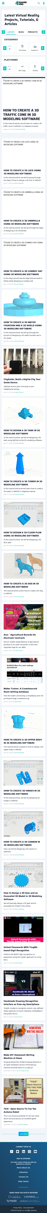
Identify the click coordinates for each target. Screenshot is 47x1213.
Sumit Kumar (18, 650)
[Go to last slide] (3, 32)
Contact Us (23, 1177)
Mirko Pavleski (23, 1124)
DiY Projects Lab (23, 1071)
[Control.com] (31, 1197)
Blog (21, 32)
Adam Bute (17, 702)
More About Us (23, 1168)
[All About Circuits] (14, 1197)
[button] (3, 3)
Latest (11, 32)
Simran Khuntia (20, 129)
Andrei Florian (18, 392)
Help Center (23, 1181)
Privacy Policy (17, 1208)
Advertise (23, 1172)
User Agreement (28, 1208)
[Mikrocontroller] (30, 1201)
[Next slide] (43, 32)
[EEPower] (12, 1201)
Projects (33, 32)
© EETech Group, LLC (17, 1210)
